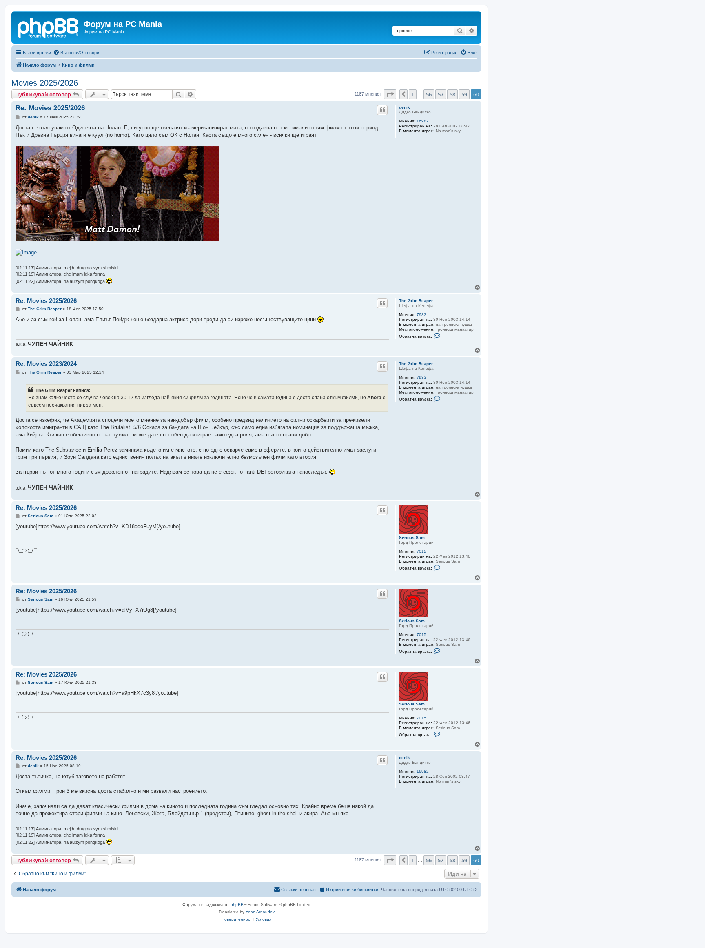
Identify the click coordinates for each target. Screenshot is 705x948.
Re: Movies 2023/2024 (46, 363)
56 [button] (429, 94)
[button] (390, 94)
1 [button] (412, 94)
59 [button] (464, 94)
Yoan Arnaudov (260, 912)
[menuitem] (76, 53)
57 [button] (440, 94)
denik (404, 107)
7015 (421, 551)
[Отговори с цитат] (382, 110)
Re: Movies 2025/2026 (50, 108)
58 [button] (452, 94)
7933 (421, 314)
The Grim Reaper (416, 300)
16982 (423, 121)
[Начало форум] (48, 26)
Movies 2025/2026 (44, 82)
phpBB (237, 904)
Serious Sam (412, 537)
